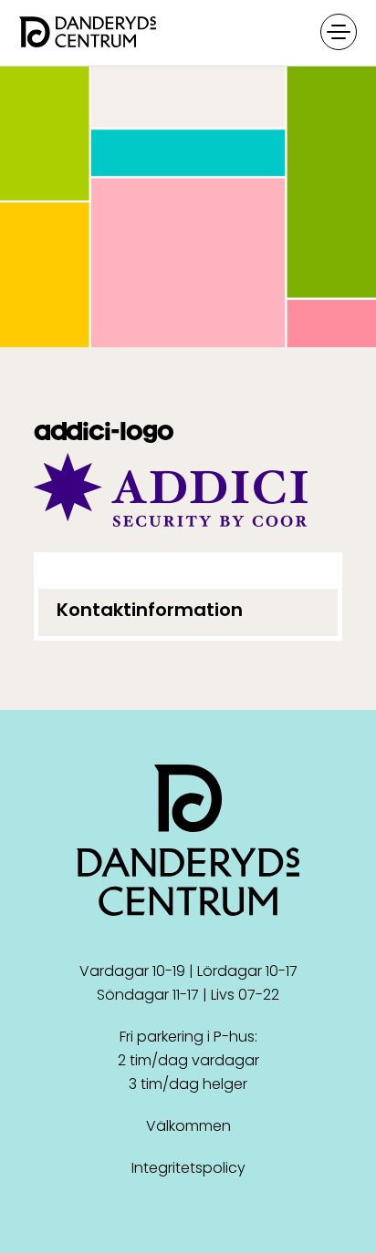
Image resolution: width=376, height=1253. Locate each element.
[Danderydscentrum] (188, 33)
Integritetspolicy (188, 1167)
